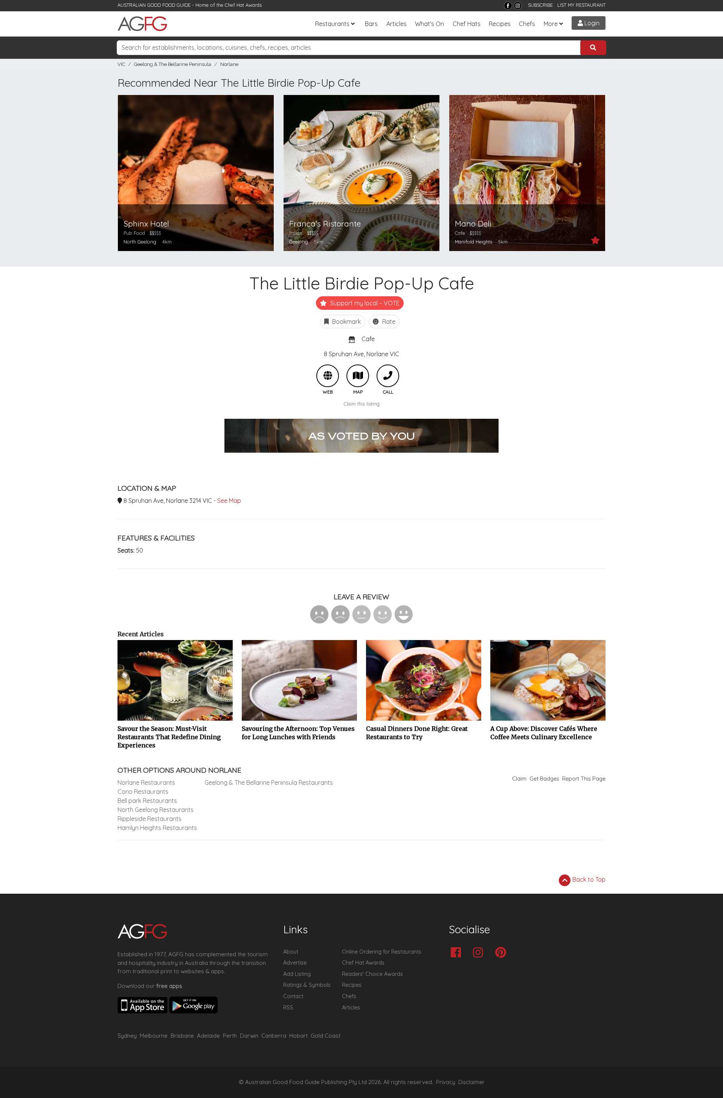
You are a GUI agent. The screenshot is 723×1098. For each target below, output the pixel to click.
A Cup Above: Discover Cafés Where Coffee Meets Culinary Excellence (543, 733)
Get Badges (544, 778)
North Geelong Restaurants (155, 809)
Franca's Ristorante (325, 223)
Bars (371, 24)
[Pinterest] (502, 953)
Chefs (527, 24)
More (551, 24)
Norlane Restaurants (146, 782)
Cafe (368, 339)
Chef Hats (466, 24)
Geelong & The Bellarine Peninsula (172, 64)
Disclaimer (471, 1082)
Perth (230, 1035)
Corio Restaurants (142, 791)
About (290, 951)
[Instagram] (518, 6)
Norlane (229, 64)
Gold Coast (325, 1035)
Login (591, 23)
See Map (229, 500)
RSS (288, 1007)
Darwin (249, 1035)
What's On (429, 24)
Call (388, 375)
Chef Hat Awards (243, 5)
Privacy (445, 1082)
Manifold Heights (473, 242)
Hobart (298, 1035)
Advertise (295, 962)
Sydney (127, 1035)
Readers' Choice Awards (372, 974)
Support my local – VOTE (364, 303)
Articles (396, 24)
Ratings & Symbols (307, 985)
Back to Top (588, 879)
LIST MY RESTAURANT (581, 5)
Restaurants (332, 24)
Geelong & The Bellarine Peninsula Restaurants (268, 782)
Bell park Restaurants (147, 800)
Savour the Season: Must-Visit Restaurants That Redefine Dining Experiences (169, 737)
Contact (293, 996)
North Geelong (140, 242)
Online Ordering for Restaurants (381, 951)
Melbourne (154, 1035)
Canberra (273, 1035)
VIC (121, 64)
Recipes (500, 24)
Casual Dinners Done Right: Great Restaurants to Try (417, 733)
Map (357, 375)
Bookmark (346, 321)
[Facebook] (508, 6)
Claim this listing (362, 404)
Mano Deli (473, 223)
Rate (388, 321)
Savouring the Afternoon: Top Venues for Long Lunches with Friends (298, 733)
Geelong (298, 242)
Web (327, 375)
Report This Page (584, 778)
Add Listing (297, 974)
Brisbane (182, 1035)
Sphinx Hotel (146, 223)
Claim (519, 778)
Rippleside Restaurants (149, 818)
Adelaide (208, 1035)
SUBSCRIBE (540, 5)
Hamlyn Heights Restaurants (157, 828)
